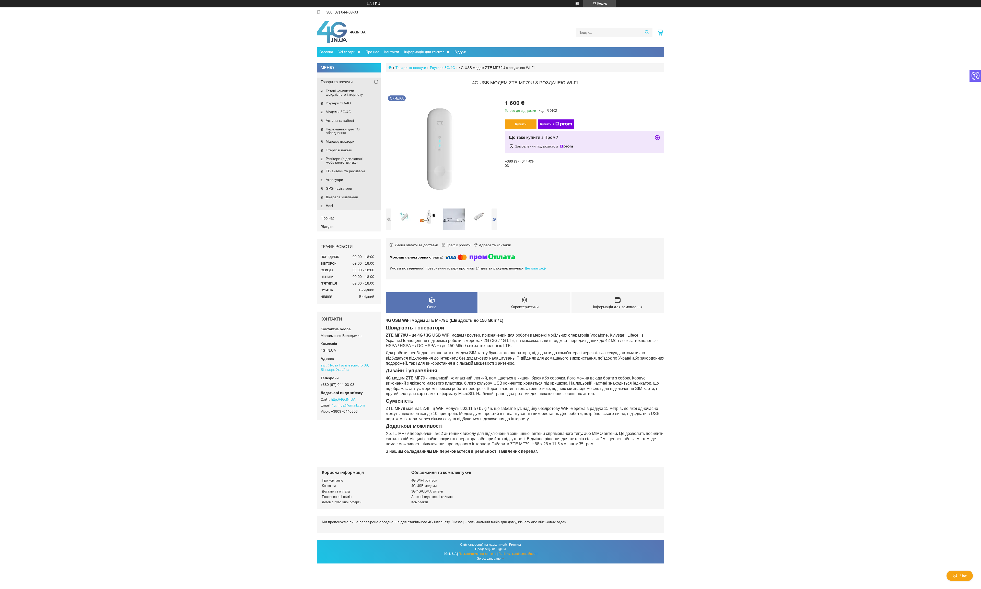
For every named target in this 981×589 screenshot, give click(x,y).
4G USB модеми (424, 486)
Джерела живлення (342, 197)
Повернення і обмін (337, 497)
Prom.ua (515, 544)
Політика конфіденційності (518, 554)
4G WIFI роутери (424, 480)
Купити (521, 124)
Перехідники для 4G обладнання (343, 131)
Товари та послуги (410, 68)
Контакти (391, 52)
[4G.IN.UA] (332, 32)
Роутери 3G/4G (442, 68)
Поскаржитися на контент (477, 554)
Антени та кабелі (340, 120)
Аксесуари (334, 180)
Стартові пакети (339, 150)
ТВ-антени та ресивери (345, 171)
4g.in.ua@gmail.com (348, 405)
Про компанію (332, 480)
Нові (329, 206)
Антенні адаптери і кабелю (432, 497)
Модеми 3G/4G (338, 112)
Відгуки (460, 52)
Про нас (372, 52)
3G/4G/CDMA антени (427, 491)
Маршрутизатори (340, 141)
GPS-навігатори (339, 188)
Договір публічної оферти (341, 502)
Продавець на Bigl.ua (490, 549)
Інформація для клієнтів (424, 52)
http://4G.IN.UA (343, 399)
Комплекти (419, 502)
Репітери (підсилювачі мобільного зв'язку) (344, 160)
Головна (326, 52)
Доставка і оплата (336, 491)
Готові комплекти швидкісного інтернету (344, 92)
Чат (963, 576)
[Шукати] (646, 32)
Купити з (547, 124)
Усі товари (346, 52)
